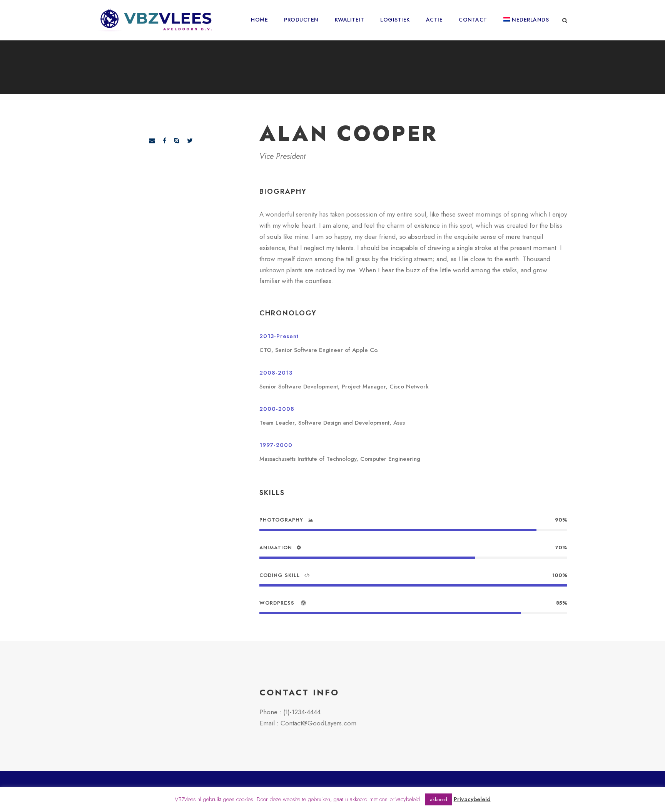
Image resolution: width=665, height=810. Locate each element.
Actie (434, 19)
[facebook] (164, 140)
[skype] (176, 140)
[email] (152, 140)
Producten (301, 19)
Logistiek (395, 19)
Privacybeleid (472, 799)
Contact (473, 19)
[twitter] (190, 140)
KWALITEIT (349, 19)
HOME (259, 19)
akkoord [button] (438, 799)
